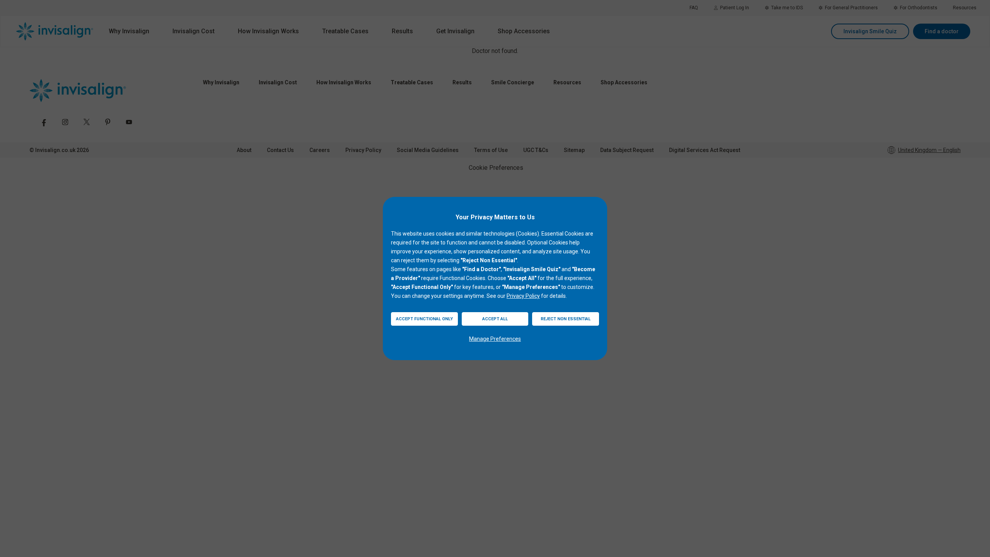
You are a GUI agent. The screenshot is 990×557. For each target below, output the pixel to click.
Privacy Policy (523, 296)
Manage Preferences (495, 339)
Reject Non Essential (566, 318)
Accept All (495, 318)
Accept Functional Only (424, 318)
